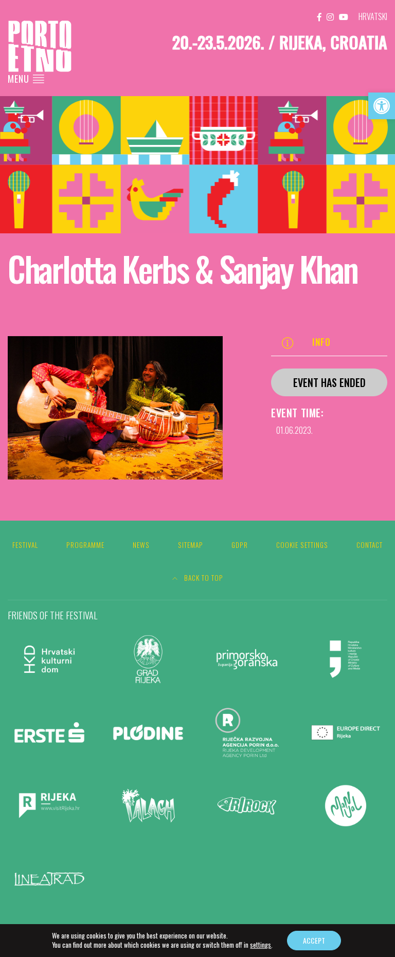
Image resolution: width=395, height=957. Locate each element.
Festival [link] (25, 545)
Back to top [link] (202, 578)
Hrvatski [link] (372, 16)
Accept (314, 940)
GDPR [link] (239, 545)
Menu (20, 78)
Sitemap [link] (190, 545)
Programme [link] (85, 545)
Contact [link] (369, 545)
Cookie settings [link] (302, 545)
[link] (381, 106)
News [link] (141, 545)
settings (260, 945)
